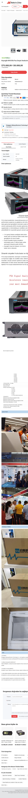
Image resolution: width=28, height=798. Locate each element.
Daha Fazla (4, 763)
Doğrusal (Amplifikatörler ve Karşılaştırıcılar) (21, 760)
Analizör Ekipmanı (23, 779)
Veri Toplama (4, 760)
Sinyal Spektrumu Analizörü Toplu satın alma (12, 782)
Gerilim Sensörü (4, 757)
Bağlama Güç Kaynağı (19, 755)
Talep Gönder (14, 72)
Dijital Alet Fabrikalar (7, 775)
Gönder (14, 716)
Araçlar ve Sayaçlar (10, 10)
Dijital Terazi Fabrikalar (20, 775)
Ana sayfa (3, 10)
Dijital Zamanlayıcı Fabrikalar (9, 779)
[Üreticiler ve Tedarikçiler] (14, 2)
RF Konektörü (4, 755)
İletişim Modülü (18, 757)
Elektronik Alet (19, 10)
